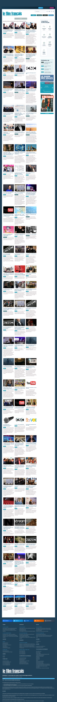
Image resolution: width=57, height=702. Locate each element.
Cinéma (33, 15)
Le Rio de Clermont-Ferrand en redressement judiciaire (10, 628)
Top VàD (37, 642)
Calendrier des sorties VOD (39, 647)
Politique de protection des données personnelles (42, 654)
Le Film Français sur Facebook (40, 661)
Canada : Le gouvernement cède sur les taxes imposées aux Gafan (43, 637)
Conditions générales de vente (40, 655)
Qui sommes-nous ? (38, 651)
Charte (37, 660)
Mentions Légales (38, 653)
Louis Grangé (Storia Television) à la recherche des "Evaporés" (27, 631)
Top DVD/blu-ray (38, 641)
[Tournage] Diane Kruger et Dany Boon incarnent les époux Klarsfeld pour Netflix (43, 630)
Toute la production (47, 91)
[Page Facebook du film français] (49, 11)
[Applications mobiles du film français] (53, 11)
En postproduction (46, 88)
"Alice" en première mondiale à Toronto (24, 636)
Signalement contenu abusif (40, 656)
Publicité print (38, 659)
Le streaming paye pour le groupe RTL (41, 634)
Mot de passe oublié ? (46, 7)
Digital (45, 15)
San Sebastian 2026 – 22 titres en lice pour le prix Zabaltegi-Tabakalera (10, 637)
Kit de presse (37, 657)
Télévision (39, 15)
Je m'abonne (47, 113)
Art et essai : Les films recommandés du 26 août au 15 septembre (9, 631)
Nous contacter (38, 652)
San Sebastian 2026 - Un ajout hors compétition (9, 634)
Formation (51, 15)
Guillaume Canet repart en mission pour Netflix (42, 631)
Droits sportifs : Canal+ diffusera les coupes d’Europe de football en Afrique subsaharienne (26, 635)
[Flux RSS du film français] (47, 11)
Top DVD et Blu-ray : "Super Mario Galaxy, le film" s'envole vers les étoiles (46, 63)
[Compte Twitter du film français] (51, 11)
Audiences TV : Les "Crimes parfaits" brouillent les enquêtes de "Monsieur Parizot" (27, 647)
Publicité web (38, 658)
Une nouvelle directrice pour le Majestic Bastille (9, 629)
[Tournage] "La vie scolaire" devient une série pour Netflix (43, 628)
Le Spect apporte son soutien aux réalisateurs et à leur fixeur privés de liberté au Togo (27, 629)
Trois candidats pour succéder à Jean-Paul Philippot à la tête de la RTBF (27, 638)
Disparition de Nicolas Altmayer (46, 66)
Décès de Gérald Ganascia (22, 630)
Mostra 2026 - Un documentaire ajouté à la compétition (10, 635)
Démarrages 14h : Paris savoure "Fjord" (46, 69)
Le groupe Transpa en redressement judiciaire (46, 72)
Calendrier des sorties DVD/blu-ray (40, 646)
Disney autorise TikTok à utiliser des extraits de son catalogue (44, 635)
